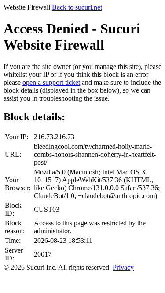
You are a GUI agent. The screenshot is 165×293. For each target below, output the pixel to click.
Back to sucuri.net (77, 7)
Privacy (123, 267)
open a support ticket (51, 82)
